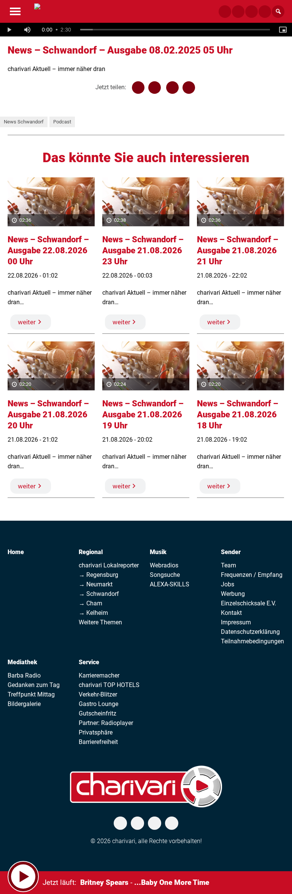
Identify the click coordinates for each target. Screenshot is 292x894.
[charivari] (37, 10)
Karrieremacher (99, 675)
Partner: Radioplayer (106, 723)
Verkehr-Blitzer (98, 694)
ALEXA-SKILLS (169, 584)
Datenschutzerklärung (250, 631)
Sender (231, 552)
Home (16, 552)
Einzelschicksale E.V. (248, 603)
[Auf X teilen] (154, 87)
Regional (91, 552)
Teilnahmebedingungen (252, 641)
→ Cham (90, 603)
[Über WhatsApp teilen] (172, 87)
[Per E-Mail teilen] (188, 87)
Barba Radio (24, 675)
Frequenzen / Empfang (251, 574)
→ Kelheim (93, 612)
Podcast (62, 122)
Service (89, 662)
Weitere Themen (100, 622)
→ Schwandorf (99, 593)
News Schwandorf (24, 122)
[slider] (175, 29)
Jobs (227, 584)
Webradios (164, 565)
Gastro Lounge (98, 704)
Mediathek (22, 662)
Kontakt (231, 612)
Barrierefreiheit (98, 742)
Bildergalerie (24, 704)
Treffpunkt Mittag (31, 694)
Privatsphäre (96, 732)
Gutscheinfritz (97, 713)
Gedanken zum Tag (34, 685)
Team (228, 565)
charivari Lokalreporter (109, 565)
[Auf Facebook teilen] (138, 87)
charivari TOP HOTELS (109, 685)
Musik (158, 552)
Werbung (233, 593)
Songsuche (165, 574)
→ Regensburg (98, 574)
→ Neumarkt (96, 584)
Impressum (236, 622)
